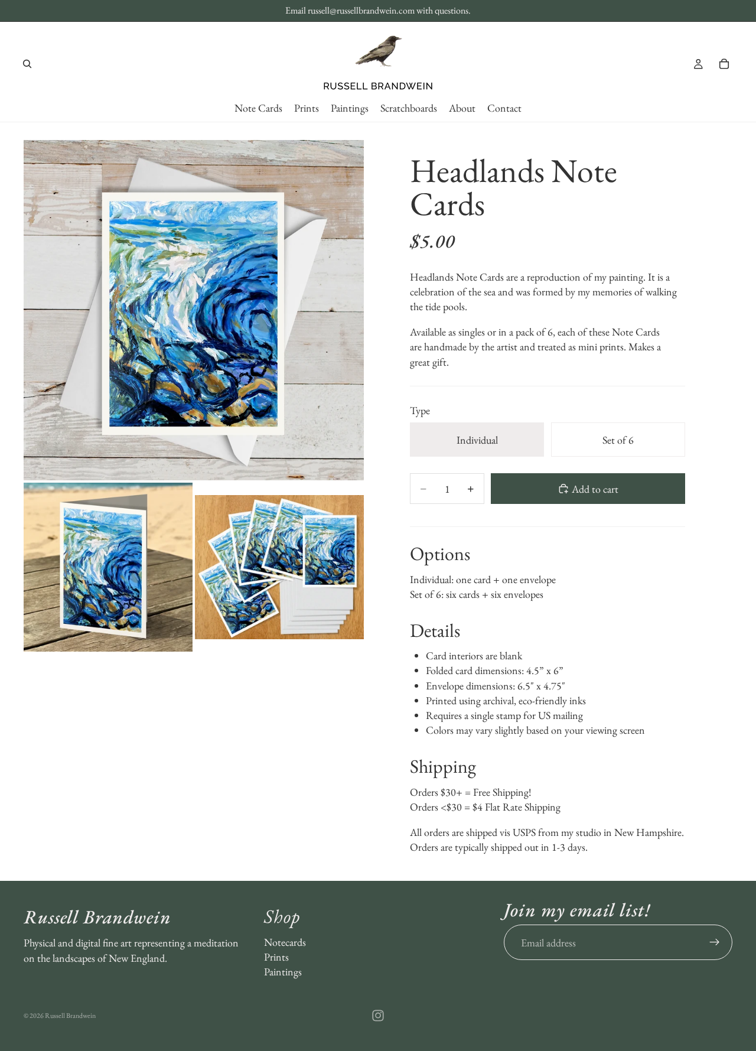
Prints (276, 957)
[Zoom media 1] (194, 310)
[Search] (27, 64)
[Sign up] (714, 942)
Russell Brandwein (70, 1015)
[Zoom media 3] (279, 567)
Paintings (283, 971)
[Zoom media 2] (108, 567)
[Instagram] (378, 1015)
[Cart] (724, 64)
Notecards (285, 941)
